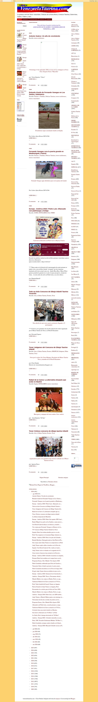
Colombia (74, 86)
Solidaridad (74, 392)
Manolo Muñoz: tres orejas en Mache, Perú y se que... (46, 579)
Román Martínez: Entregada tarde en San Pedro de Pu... (47, 540)
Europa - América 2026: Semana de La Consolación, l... (47, 574)
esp (72, 161)
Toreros (73, 412)
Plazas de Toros (75, 343)
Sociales (73, 389)
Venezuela (74, 432)
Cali (72, 63)
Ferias (73, 203)
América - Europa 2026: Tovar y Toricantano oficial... (46, 576)
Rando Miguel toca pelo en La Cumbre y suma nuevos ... (47, 522)
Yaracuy (73, 447)
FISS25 (73, 229)
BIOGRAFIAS (25, 19)
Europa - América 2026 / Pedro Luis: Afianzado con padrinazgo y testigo (47, 210)
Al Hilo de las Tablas (75, 30)
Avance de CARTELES (74, 49)
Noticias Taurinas (50, 96)
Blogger (73, 698)
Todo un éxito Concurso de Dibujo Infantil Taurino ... (46, 506)
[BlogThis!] (42, 85)
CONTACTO (42, 19)
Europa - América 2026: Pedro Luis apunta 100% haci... (47, 519)
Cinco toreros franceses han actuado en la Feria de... (46, 553)
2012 (32, 681)
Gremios (73, 256)
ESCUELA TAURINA (74, 157)
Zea (72, 450)
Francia (73, 232)
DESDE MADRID (74, 121)
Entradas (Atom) (52, 482)
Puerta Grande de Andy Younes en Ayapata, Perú (45, 587)
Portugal (73, 347)
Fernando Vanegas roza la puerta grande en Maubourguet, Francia (46, 152)
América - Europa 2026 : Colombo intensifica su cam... (47, 618)
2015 (32, 673)
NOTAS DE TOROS (74, 303)
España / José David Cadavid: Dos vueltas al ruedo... (46, 548)
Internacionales (75, 262)
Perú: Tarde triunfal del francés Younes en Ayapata (46, 584)
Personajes (74, 332)
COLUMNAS (75, 93)
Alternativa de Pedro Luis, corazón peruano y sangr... (46, 605)
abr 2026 (35, 637)
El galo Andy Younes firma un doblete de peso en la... (46, 571)
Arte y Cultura (75, 34)
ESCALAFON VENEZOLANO (75, 151)
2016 (32, 671)
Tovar (53, 295)
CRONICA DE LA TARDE (75, 106)
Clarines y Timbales (39, 96)
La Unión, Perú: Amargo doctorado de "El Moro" (45, 615)
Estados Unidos (75, 174)
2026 (32, 491)
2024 (32, 650)
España (36, 384)
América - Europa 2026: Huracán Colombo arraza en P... (47, 625)
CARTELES (74, 69)
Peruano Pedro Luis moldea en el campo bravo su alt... (47, 558)
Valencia (73, 429)
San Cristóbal (75, 379)
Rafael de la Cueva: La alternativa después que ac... (46, 511)
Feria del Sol (74, 194)
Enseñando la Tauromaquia (75, 140)
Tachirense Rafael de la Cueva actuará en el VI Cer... (46, 581)
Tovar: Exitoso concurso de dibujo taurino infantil (48, 431)
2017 (32, 668)
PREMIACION (75, 353)
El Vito (73, 132)
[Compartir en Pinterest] (46, 85)
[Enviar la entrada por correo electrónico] (38, 85)
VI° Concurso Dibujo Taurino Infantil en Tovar (45, 530)
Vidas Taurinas (75, 435)
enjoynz (58, 698)
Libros (73, 282)
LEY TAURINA (75, 277)
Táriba (73, 401)
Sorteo (73, 395)
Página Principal (44, 477)
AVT (72, 53)
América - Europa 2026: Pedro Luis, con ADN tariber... (47, 594)
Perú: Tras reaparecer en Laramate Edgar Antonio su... (47, 535)
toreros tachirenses (39, 38)
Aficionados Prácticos (74, 25)
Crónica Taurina (75, 111)
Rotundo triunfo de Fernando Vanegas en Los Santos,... (47, 498)
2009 (32, 689)
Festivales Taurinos (74, 209)
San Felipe (74, 383)
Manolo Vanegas (75, 284)
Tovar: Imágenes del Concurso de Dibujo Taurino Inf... (47, 509)
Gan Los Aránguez (74, 240)
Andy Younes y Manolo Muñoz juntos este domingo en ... (47, 597)
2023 (32, 653)
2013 (32, 679)
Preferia (73, 350)
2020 (32, 661)
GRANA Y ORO (75, 252)
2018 (32, 666)
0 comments (32, 85)
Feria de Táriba (75, 186)
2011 (32, 684)
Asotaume (74, 43)
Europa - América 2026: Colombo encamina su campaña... (48, 555)
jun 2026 (35, 631)
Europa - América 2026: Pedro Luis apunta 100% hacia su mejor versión (22, 90)
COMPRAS (49, 19)
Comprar (73, 98)
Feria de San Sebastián (74, 182)
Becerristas (74, 56)
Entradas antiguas (63, 477)
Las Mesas (74, 274)
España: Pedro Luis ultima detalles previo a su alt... (46, 532)
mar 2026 (35, 639)
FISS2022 (74, 224)
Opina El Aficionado (74, 322)
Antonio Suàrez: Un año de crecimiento (44, 36)
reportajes (74, 370)
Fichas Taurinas (75, 213)
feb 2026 (35, 642)
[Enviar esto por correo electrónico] (41, 85)
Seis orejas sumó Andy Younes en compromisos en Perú (47, 543)
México (73, 295)
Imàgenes (61, 351)
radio (72, 362)
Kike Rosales (74, 267)
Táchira (73, 398)
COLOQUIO (74, 89)
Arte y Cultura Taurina (40, 295)
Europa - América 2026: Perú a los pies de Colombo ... (47, 537)
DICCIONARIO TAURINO (75, 126)
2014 (32, 676)
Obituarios (74, 319)
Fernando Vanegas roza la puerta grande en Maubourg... (47, 501)
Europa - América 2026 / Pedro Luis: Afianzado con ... (47, 504)
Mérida (73, 292)
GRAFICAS (55, 351)
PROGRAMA (75, 358)
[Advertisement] (21, 147)
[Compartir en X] (44, 85)
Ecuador (73, 129)
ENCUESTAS (75, 135)
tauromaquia (74, 407)
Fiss (72, 218)
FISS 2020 (74, 221)
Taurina (73, 404)
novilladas (74, 311)
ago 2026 (35, 494)
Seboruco (73, 386)
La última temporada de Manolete (41, 517)
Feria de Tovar (75, 191)
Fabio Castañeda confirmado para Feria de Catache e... (47, 563)
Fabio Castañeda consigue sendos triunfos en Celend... (47, 623)
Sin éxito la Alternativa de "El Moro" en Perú (44, 613)
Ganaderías (74, 244)
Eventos (49, 295)
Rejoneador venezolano (74, 366)
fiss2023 (73, 226)
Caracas (73, 66)
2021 (32, 658)
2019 (32, 663)
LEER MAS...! (33, 79)
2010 (32, 686)
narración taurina (76, 298)
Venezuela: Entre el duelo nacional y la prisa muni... (46, 566)
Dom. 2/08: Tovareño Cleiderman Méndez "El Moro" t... (47, 620)
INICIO (19, 19)
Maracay (73, 289)
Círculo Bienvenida (74, 77)
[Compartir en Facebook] (45, 85)
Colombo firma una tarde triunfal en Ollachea (44, 610)
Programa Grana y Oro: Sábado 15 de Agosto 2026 (46, 561)
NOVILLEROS (43, 213)
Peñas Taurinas (75, 328)
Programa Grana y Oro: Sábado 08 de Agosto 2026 (46, 602)
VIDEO (53, 213)
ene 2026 (35, 644)
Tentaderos (74, 409)
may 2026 (35, 634)
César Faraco (74, 74)
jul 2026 (35, 629)
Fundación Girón (75, 235)
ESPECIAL (74, 167)
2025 (32, 648)
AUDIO (36, 213)
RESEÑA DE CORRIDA (74, 373)
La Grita (73, 271)
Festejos (73, 206)
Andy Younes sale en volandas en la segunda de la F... (46, 550)
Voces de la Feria (76, 442)
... (29, 81)
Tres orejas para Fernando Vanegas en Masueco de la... (47, 527)
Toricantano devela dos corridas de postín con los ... (46, 600)
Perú (49, 213)
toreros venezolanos (34, 98)
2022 (32, 655)
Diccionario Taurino (33, 19)
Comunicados (75, 101)
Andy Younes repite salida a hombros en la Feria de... (46, 545)
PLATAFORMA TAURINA (75, 339)
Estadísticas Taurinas (74, 170)
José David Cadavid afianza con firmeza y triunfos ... (46, 524)
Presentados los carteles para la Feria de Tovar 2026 (46, 589)
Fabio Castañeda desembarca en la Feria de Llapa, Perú (47, 568)
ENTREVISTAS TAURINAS (75, 147)
